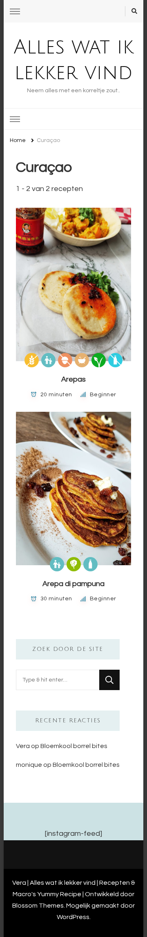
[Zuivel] (90, 564)
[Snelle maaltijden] (82, 360)
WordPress (73, 917)
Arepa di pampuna (73, 584)
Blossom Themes (38, 905)
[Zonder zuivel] (115, 360)
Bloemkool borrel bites (73, 746)
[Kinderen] (48, 360)
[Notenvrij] (65, 360)
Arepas (73, 379)
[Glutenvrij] (31, 360)
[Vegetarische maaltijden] (74, 564)
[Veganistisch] (98, 360)
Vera (23, 746)
